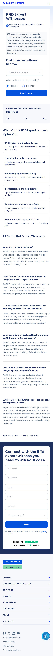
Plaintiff (13, 85)
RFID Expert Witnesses (31, 435)
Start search (26, 93)
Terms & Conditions (11, 650)
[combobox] (9, 72)
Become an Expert (12, 567)
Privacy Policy (9, 642)
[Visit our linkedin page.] (13, 633)
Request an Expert (12, 561)
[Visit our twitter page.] (8, 633)
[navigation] (49, 3)
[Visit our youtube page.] (18, 633)
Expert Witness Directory (11, 435)
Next (26, 524)
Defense (30, 85)
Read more (11, 53)
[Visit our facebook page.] (4, 633)
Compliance (8, 646)
